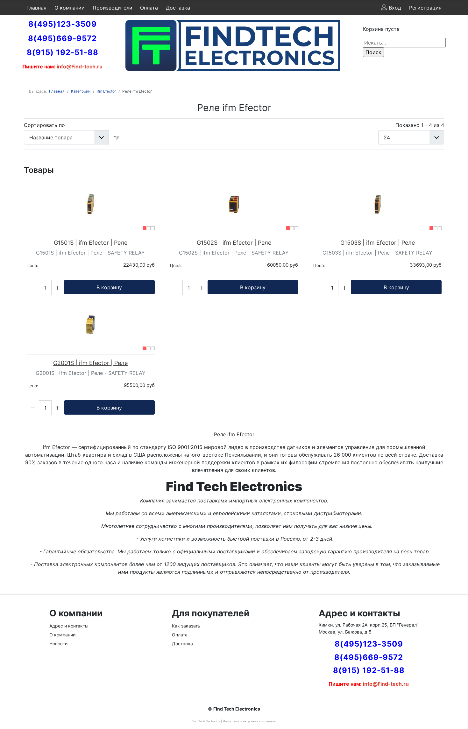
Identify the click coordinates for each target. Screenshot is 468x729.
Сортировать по (44, 125)
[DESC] (117, 137)
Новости (58, 643)
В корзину (109, 287)
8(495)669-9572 (62, 38)
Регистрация (425, 7)
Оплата (149, 7)
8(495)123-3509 (62, 24)
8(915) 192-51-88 (62, 52)
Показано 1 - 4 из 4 (419, 125)
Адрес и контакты (69, 625)
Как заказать (186, 625)
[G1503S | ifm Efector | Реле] (377, 204)
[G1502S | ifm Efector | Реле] (234, 204)
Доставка (178, 7)
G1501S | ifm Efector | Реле (90, 242)
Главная (36, 7)
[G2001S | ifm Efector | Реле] (90, 324)
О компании (69, 7)
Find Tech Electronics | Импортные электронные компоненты (234, 721)
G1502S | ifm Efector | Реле (234, 242)
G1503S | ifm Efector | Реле (377, 242)
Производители (112, 7)
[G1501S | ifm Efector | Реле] (90, 204)
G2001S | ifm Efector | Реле (90, 363)
